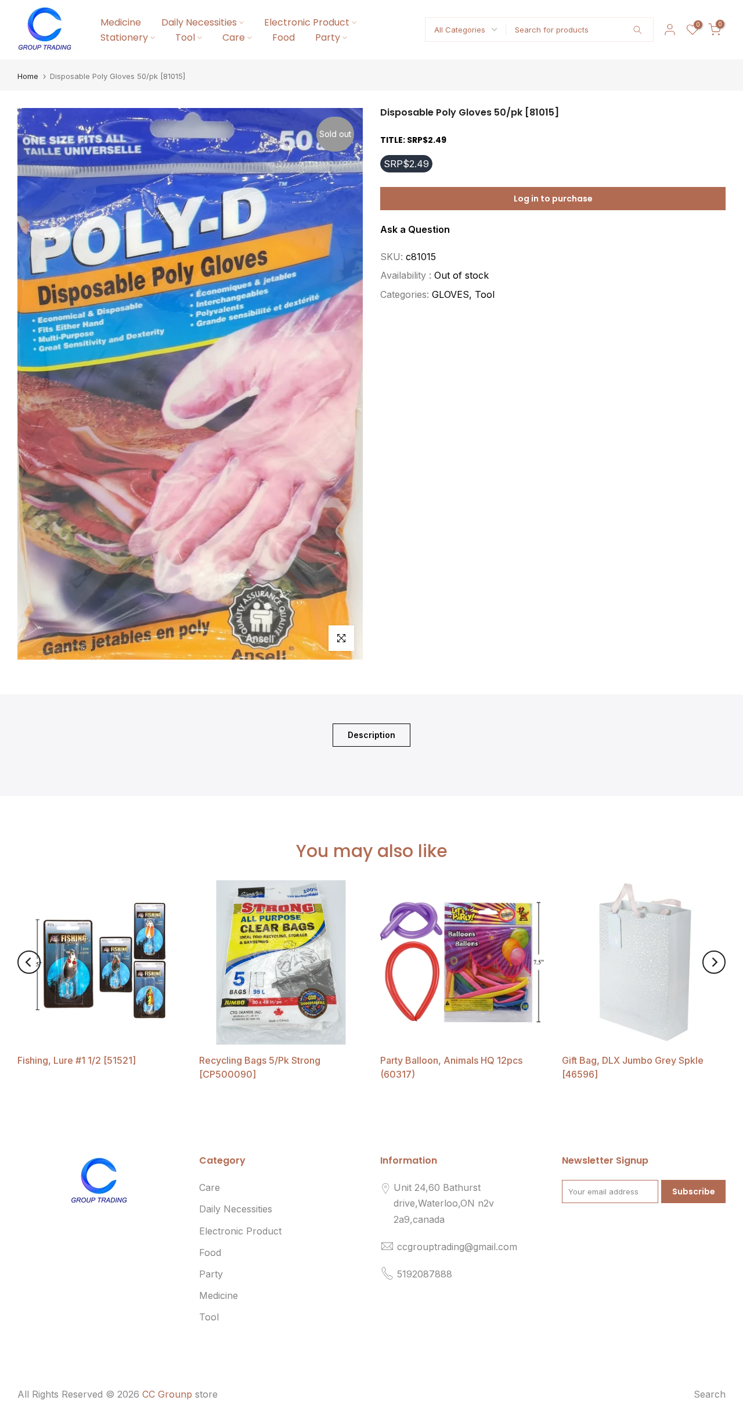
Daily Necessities (199, 22)
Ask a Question (415, 229)
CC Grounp (167, 1394)
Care (233, 37)
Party (327, 37)
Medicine (120, 22)
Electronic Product (306, 22)
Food (283, 37)
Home (27, 76)
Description (371, 734)
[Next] (714, 962)
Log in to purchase (553, 198)
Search (710, 1394)
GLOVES (450, 294)
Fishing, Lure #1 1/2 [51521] (76, 1060)
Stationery (124, 37)
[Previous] (29, 962)
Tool (185, 37)
